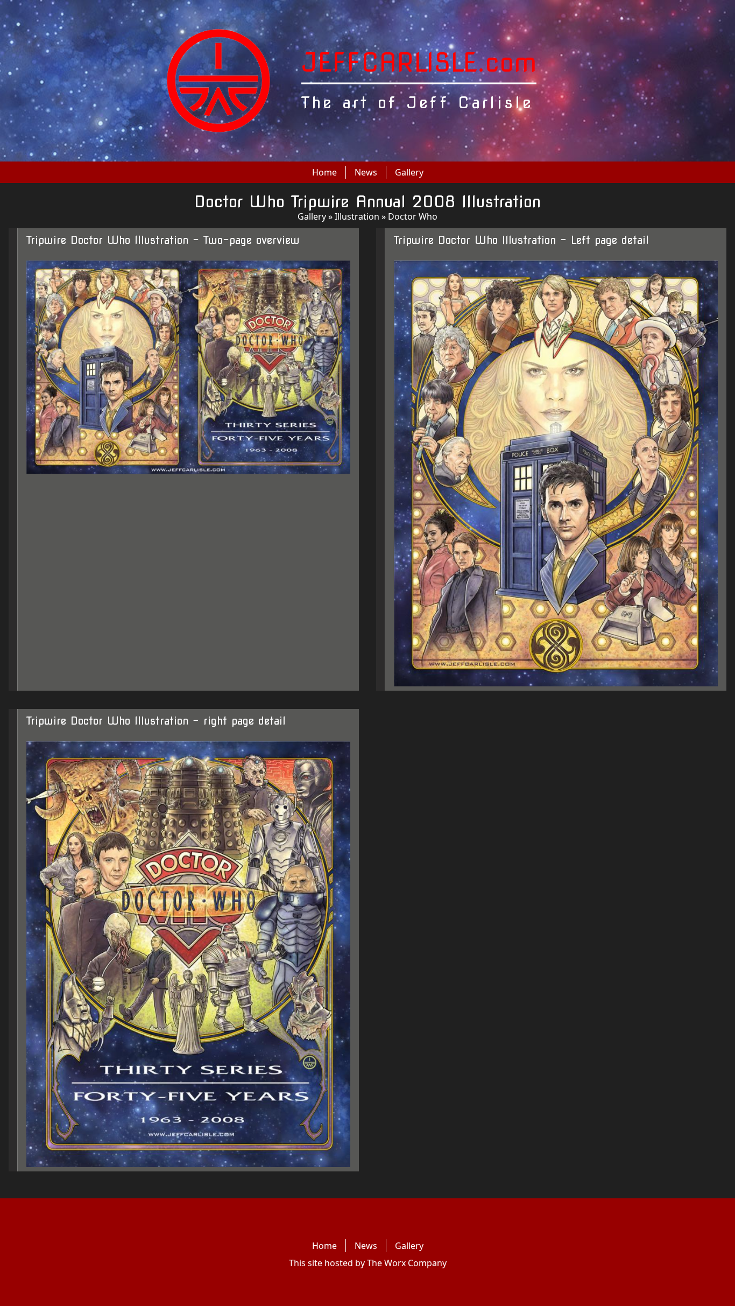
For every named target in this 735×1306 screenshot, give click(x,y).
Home (324, 172)
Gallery (409, 172)
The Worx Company (407, 1263)
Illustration (357, 216)
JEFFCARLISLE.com (418, 62)
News (366, 172)
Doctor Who (412, 216)
